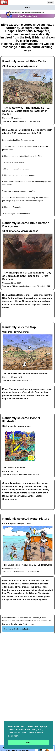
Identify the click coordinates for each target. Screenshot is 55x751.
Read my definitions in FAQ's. (17, 629)
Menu (27, 7)
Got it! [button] (28, 742)
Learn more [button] (13, 736)
